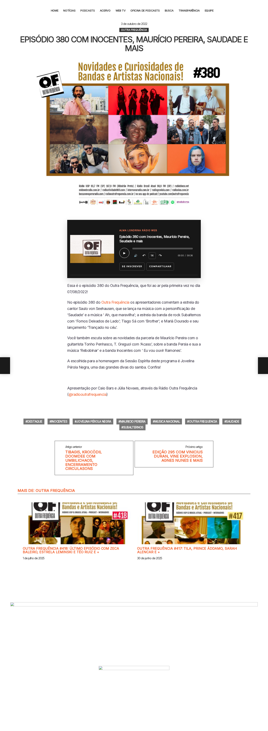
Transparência (189, 10)
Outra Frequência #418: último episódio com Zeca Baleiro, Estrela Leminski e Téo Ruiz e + (71, 550)
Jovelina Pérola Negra (93, 421)
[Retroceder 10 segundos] (144, 255)
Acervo (105, 10)
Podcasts (87, 10)
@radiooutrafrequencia (88, 394)
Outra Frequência (115, 302)
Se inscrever (132, 266)
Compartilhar (160, 266)
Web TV (121, 10)
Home (54, 10)
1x (152, 255)
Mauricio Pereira (133, 421)
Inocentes (59, 421)
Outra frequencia (203, 421)
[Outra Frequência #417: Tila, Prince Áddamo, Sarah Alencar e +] (191, 523)
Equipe (209, 10)
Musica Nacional (167, 421)
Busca (169, 10)
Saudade (232, 421)
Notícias (69, 10)
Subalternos (133, 427)
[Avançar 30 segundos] (160, 255)
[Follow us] (262, 10)
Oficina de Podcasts (145, 10)
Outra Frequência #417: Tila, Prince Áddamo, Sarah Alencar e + (187, 550)
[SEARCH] (220, 10)
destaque (34, 421)
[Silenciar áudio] (135, 255)
